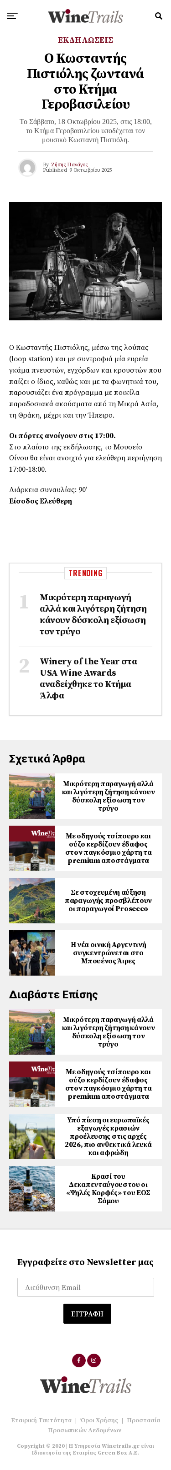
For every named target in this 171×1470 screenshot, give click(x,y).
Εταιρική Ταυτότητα (41, 1420)
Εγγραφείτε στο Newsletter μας (85, 1262)
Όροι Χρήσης (99, 1420)
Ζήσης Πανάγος (69, 164)
